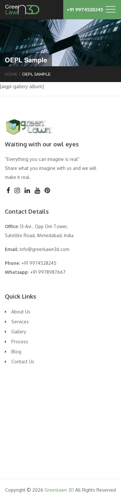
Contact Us (22, 361)
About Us (20, 311)
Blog (16, 351)
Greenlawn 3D (59, 490)
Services (20, 321)
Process (19, 341)
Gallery (18, 331)
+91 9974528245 (84, 9)
